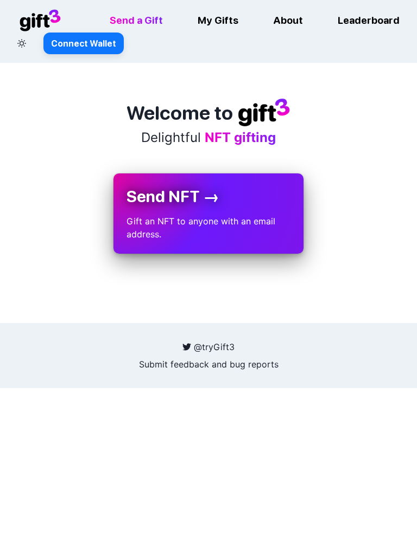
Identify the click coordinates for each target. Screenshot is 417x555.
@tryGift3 (213, 346)
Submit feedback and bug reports (209, 364)
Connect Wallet (83, 43)
